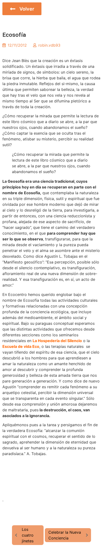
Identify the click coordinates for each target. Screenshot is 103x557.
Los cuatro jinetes (28, 535)
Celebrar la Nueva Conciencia (64, 535)
